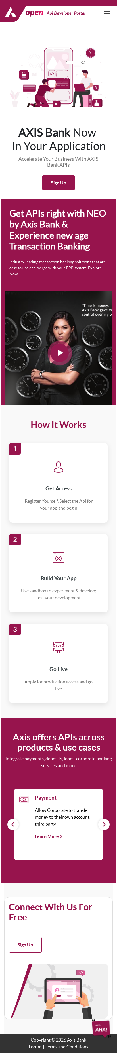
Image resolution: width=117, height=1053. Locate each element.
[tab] (45, 854)
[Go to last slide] (13, 824)
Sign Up (58, 182)
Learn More (47, 836)
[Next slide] (104, 824)
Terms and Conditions (67, 1046)
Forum (35, 1046)
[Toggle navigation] (107, 13)
